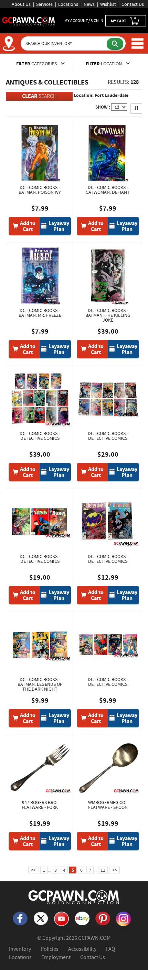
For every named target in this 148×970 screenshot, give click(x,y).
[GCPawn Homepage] (28, 21)
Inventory (20, 949)
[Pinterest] (102, 918)
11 (103, 870)
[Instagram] (123, 918)
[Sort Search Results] (136, 108)
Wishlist (108, 4)
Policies (50, 949)
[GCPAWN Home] (74, 897)
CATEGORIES (37, 63)
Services (44, 4)
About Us (21, 4)
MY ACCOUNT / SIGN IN (83, 20)
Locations (68, 4)
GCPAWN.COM (94, 938)
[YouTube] (61, 918)
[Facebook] (20, 918)
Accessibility (82, 949)
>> (114, 870)
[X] (40, 918)
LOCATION (104, 63)
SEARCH (39, 96)
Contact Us (132, 4)
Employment (56, 957)
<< (33, 870)
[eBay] (82, 918)
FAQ (110, 949)
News (89, 4)
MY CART (123, 20)
